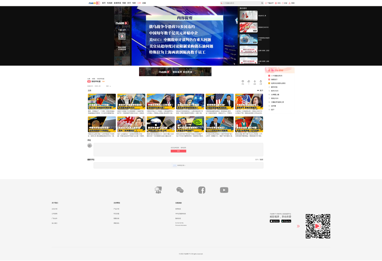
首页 (104, 3)
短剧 (124, 3)
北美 (139, 3)
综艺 (129, 3)
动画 (144, 3)
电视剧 (109, 3)
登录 (178, 151)
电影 (134, 3)
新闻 (94, 79)
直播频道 (117, 3)
